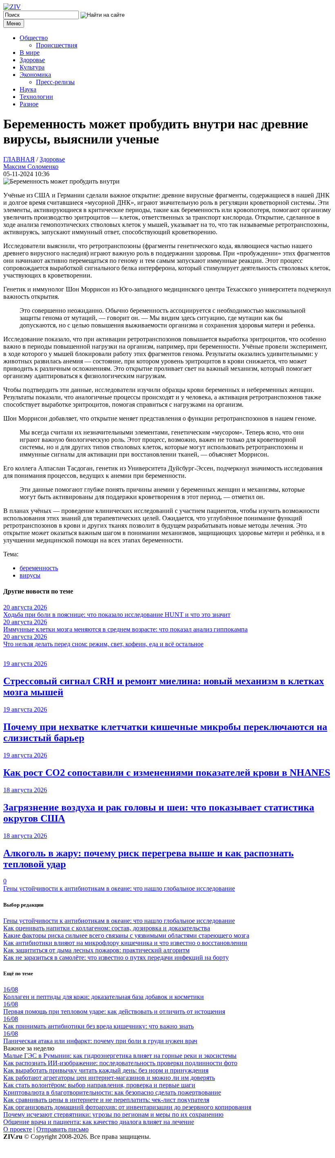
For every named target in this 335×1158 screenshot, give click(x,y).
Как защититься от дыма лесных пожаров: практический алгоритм (96, 950)
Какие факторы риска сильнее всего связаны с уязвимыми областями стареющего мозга (126, 935)
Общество (34, 37)
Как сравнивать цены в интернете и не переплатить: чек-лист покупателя (106, 1099)
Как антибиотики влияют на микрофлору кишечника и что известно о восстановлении (125, 942)
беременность (39, 567)
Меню (14, 23)
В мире (30, 52)
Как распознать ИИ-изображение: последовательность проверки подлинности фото (120, 1062)
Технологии (36, 96)
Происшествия (56, 45)
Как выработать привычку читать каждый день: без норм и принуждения (105, 1070)
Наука (28, 89)
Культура (32, 67)
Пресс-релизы (55, 81)
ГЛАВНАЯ (19, 159)
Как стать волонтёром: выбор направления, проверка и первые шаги (99, 1085)
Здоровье (32, 59)
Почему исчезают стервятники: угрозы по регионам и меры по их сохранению (113, 1114)
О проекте (17, 1129)
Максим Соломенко (30, 166)
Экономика (35, 74)
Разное (29, 104)
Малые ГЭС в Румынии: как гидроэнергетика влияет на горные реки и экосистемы (120, 1055)
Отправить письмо (62, 1129)
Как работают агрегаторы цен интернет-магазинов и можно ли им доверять (109, 1077)
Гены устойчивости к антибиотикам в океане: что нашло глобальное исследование (119, 888)
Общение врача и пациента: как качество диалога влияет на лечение (98, 1121)
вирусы (30, 575)
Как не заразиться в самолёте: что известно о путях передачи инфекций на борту (116, 957)
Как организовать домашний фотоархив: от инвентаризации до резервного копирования (127, 1107)
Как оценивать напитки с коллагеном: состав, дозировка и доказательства (106, 928)
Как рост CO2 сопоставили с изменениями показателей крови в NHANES (166, 772)
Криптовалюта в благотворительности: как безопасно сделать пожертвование (112, 1092)
